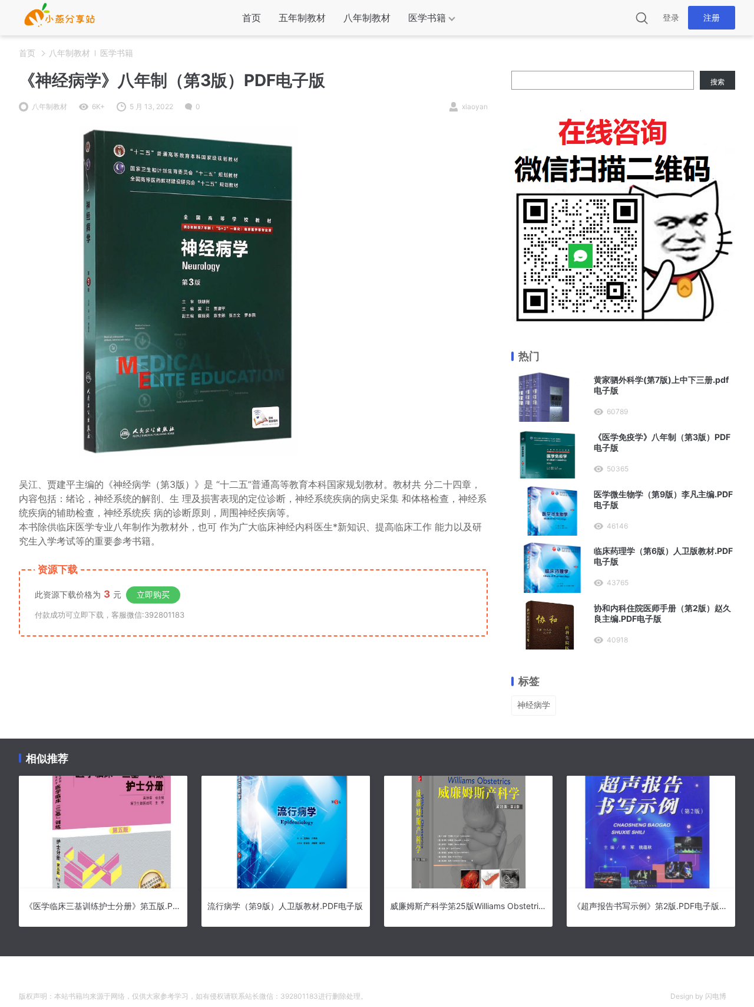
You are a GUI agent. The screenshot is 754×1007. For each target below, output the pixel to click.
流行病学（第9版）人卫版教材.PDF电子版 (285, 906)
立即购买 (153, 594)
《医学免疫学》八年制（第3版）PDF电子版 (662, 442)
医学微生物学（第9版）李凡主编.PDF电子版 (663, 499)
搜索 (717, 81)
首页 (251, 18)
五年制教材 (302, 18)
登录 (671, 17)
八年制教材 (367, 18)
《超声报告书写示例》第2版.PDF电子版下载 (651, 906)
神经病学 (533, 705)
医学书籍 (427, 18)
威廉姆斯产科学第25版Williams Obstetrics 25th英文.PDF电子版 (468, 906)
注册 (711, 17)
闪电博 (715, 996)
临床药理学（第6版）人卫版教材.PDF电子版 (663, 556)
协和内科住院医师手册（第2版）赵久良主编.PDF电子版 (662, 613)
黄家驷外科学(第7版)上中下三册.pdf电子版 (661, 385)
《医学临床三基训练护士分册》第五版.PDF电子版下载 (103, 906)
